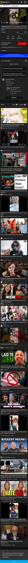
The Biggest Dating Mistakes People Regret (13, 453)
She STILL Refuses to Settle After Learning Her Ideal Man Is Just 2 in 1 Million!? (14, 410)
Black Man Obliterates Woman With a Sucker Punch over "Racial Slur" (13, 279)
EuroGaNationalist (5, 43)
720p (24, 22)
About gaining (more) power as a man (11, 256)
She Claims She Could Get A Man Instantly (12, 147)
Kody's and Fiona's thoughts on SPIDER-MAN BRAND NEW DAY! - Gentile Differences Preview (14, 520)
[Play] (2, 22)
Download (19, 38)
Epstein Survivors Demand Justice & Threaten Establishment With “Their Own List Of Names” (14, 476)
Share (8, 38)
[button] (21, 2)
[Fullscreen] (26, 22)
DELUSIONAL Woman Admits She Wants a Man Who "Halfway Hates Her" (14, 498)
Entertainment (19, 47)
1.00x (15, 22)
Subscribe (23, 43)
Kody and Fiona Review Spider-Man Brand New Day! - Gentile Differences (14, 432)
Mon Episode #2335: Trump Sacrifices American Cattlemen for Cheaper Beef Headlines (11, 170)
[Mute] (21, 22)
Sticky (13, 104)
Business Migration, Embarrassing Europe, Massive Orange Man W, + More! (12, 125)
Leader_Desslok (10, 79)
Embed (13, 38)
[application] (14, 17)
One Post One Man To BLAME (9, 344)
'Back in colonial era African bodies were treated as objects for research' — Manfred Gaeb (13, 367)
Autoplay (21, 104)
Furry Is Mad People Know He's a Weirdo (12, 234)
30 (16, 22)
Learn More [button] (6, 557)
